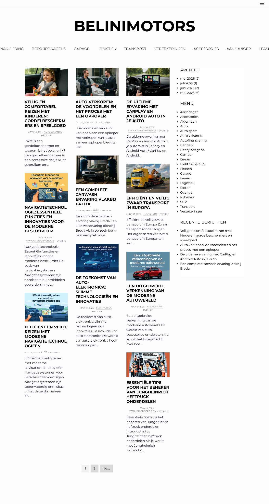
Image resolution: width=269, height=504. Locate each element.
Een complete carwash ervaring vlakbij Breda (96, 196)
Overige (186, 192)
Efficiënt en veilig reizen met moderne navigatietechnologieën (46, 336)
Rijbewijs (187, 197)
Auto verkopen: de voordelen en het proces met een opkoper (96, 109)
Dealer (185, 159)
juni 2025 (187, 88)
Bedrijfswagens (49, 49)
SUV (183, 202)
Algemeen (188, 121)
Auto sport (188, 131)
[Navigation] (261, 3)
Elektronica (104, 307)
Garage (81, 49)
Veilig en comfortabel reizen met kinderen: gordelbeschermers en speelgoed (45, 114)
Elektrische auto (193, 164)
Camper (186, 155)
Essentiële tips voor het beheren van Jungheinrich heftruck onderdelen (147, 392)
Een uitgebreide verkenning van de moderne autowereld (145, 293)
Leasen (185, 178)
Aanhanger (239, 49)
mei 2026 (187, 78)
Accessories (206, 49)
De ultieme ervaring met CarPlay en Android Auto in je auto (146, 111)
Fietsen (186, 169)
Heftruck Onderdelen (142, 411)
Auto (95, 122)
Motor (185, 188)
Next (106, 468)
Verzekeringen (170, 49)
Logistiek (106, 49)
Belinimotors (134, 26)
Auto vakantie (53, 131)
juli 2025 (186, 83)
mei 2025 (187, 93)
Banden (186, 145)
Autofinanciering (193, 140)
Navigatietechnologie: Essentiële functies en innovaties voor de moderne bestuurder (46, 219)
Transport (135, 49)
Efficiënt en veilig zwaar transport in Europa (147, 203)
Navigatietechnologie (142, 130)
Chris (47, 135)
